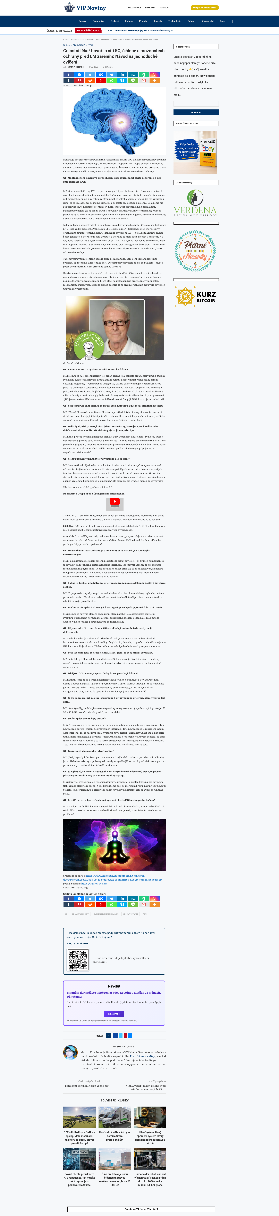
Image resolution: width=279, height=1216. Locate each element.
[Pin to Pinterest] (125, 1035)
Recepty (157, 21)
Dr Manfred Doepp (80, 914)
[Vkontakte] (101, 74)
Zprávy (82, 21)
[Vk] (221, 30)
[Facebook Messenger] (79, 74)
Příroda (143, 21)
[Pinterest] (79, 80)
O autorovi (134, 7)
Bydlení (115, 21)
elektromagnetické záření (106, 914)
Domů (65, 40)
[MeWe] (133, 74)
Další (222, 21)
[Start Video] (114, 504)
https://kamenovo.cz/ (94, 883)
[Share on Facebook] (115, 1035)
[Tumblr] (69, 80)
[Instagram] (155, 74)
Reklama (150, 7)
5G (66, 914)
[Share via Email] (130, 1035)
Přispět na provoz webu (204, 7)
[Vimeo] (229, 30)
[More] (155, 80)
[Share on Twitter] (120, 1035)
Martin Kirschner (76, 67)
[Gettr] (101, 80)
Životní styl (207, 21)
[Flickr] (214, 30)
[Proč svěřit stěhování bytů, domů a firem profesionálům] (115, 1117)
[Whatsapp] (112, 80)
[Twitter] (207, 30)
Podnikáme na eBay (142, 1056)
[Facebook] (205, 30)
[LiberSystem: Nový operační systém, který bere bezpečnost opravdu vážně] (150, 1117)
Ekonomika (98, 21)
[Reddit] (90, 80)
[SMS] (133, 80)
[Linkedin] (122, 74)
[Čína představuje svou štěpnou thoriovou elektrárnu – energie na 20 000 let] (115, 1159)
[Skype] (122, 80)
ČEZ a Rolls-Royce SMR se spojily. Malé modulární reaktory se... (141, 30)
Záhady (192, 21)
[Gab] (144, 74)
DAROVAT (114, 1014)
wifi (144, 914)
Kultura (129, 21)
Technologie (174, 21)
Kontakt (164, 7)
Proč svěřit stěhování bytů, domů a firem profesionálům (114, 1136)
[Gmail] (144, 80)
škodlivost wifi (130, 914)
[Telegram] (233, 30)
